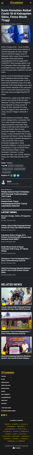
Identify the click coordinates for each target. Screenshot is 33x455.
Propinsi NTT (6, 172)
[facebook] (11, 175)
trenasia (7, 424)
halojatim (22, 433)
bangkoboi (7, 438)
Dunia (3, 391)
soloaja (15, 431)
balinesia (8, 433)
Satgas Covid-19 (8, 169)
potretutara (22, 429)
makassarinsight (10, 429)
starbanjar (24, 431)
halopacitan (6, 436)
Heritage (4, 400)
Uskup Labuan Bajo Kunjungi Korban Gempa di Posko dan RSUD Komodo (16, 226)
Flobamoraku (6, 397)
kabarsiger (20, 426)
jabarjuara (24, 436)
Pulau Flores (19, 165)
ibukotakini (15, 436)
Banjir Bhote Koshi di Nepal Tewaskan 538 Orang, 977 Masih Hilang (14, 249)
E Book (3, 376)
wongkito (15, 424)
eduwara (15, 438)
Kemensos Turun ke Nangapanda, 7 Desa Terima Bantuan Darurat (15, 259)
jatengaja (23, 438)
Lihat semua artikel (13, 184)
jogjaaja (23, 424)
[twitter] (18, 175)
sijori (14, 433)
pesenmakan (21, 441)
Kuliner (3, 403)
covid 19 (10, 165)
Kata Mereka (5, 394)
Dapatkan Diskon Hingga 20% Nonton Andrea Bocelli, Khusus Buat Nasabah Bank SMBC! (16, 237)
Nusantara (5, 388)
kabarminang (11, 426)
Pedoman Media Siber (8, 410)
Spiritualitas (5, 385)
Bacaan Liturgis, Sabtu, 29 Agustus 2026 (15, 217)
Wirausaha (5, 382)
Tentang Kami (6, 407)
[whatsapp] (14, 175)
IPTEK (3, 379)
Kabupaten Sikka (20, 169)
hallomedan (6, 431)
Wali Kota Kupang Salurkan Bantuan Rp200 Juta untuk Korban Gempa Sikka (16, 270)
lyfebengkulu (11, 441)
